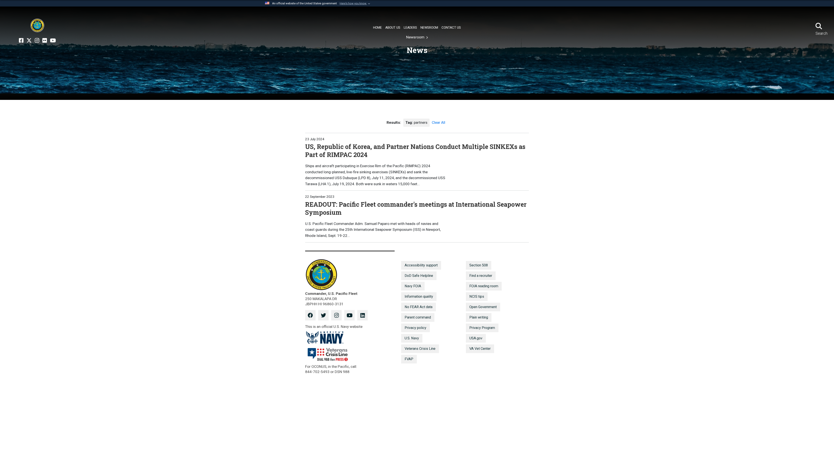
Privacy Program (482, 328)
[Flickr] (44, 41)
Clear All (438, 122)
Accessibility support (421, 265)
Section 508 (478, 265)
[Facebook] (21, 41)
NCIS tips (476, 296)
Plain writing (478, 317)
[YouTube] (53, 41)
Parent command (418, 317)
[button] (355, 3)
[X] (29, 41)
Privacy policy (415, 328)
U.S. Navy (412, 338)
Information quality (419, 296)
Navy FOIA (413, 286)
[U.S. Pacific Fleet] (37, 25)
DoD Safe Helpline (419, 276)
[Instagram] (37, 41)
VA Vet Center (480, 349)
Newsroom (415, 37)
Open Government (483, 307)
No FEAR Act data (418, 307)
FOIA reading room (483, 286)
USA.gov (475, 338)
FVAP (409, 359)
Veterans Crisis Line (420, 349)
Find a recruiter (480, 276)
